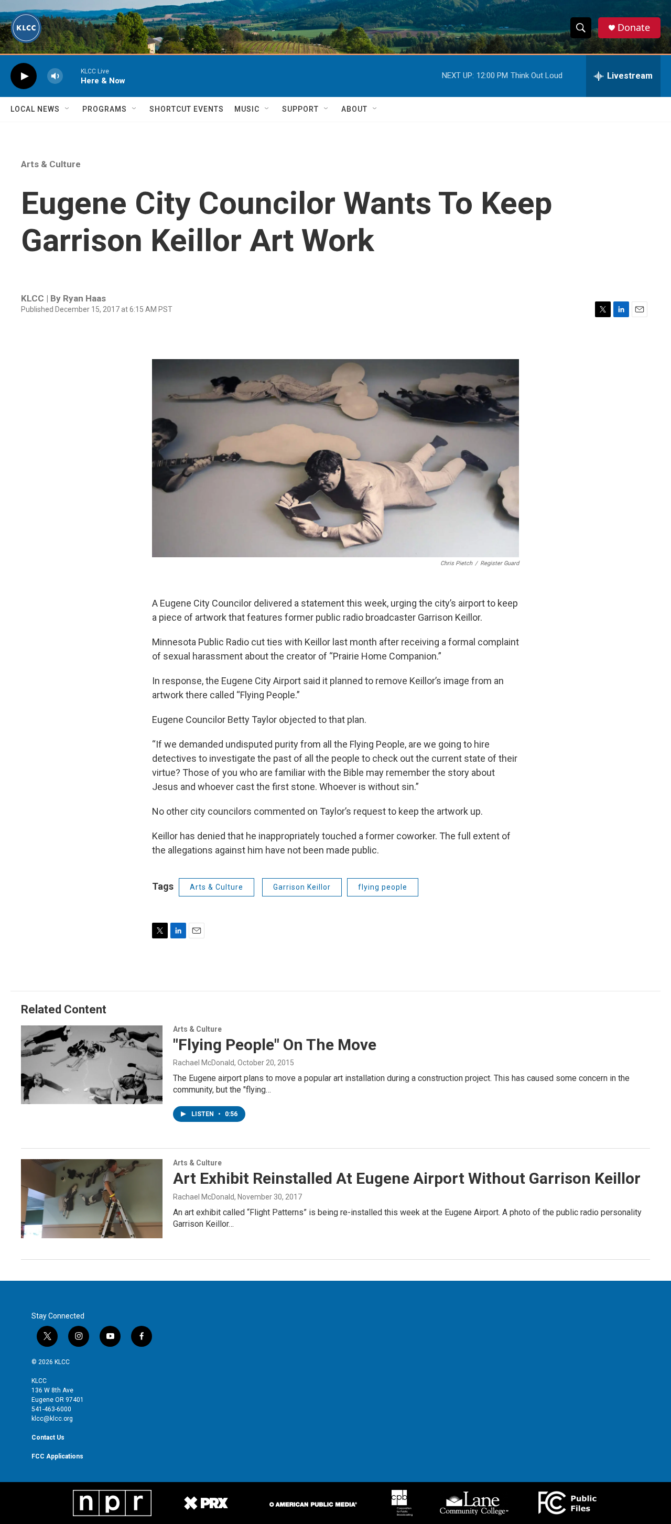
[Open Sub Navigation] (67, 109)
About (354, 109)
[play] (23, 76)
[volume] (55, 76)
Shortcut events (186, 109)
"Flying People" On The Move (274, 1044)
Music (246, 109)
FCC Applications (57, 1456)
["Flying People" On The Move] (92, 1064)
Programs (104, 109)
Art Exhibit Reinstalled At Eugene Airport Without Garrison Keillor (407, 1178)
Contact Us (47, 1437)
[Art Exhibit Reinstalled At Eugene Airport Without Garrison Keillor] (92, 1198)
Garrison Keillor (302, 887)
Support (300, 109)
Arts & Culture (51, 164)
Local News (35, 109)
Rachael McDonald (203, 1062)
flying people (382, 887)
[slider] (71, 75)
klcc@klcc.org (52, 1418)
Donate (634, 27)
